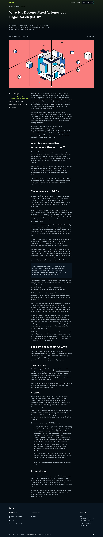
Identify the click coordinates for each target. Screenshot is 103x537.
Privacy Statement (31, 534)
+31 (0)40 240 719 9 (85, 523)
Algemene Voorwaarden (44, 534)
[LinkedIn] (93, 534)
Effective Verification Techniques (15, 517)
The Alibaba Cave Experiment (18, 521)
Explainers (12, 6)
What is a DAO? (22, 6)
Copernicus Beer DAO (15, 524)
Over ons (33, 516)
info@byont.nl (84, 525)
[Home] (11, 2)
